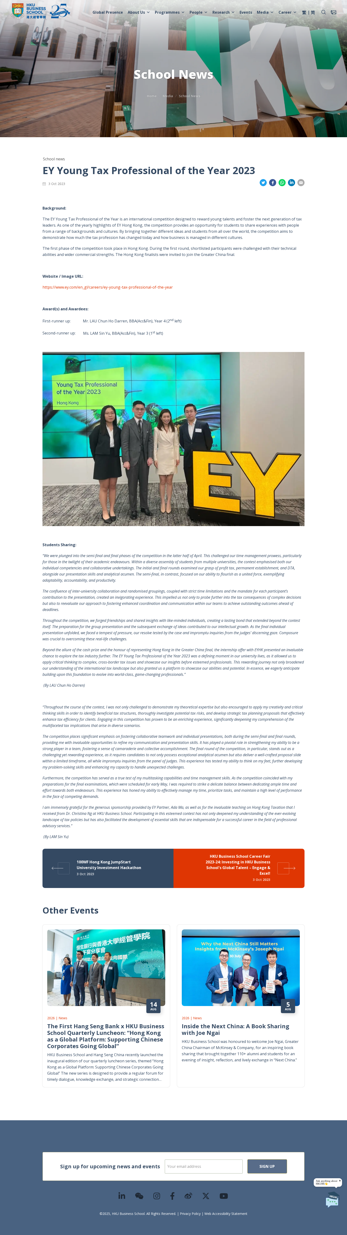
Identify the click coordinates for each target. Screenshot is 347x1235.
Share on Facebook (272, 182)
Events (246, 12)
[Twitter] (206, 1196)
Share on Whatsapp (282, 182)
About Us (136, 12)
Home (152, 96)
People (196, 12)
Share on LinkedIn (291, 182)
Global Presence (108, 12)
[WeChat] (139, 1196)
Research (221, 12)
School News (189, 96)
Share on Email (301, 182)
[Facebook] (172, 1196)
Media (263, 12)
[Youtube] (224, 1196)
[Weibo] (189, 1196)
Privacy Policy (190, 1213)
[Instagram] (157, 1196)
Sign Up (267, 1166)
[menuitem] (304, 13)
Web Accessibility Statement (225, 1213)
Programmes (167, 12)
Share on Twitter (263, 182)
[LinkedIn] (122, 1196)
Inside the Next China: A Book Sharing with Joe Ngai (235, 1029)
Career (285, 12)
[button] (323, 12)
